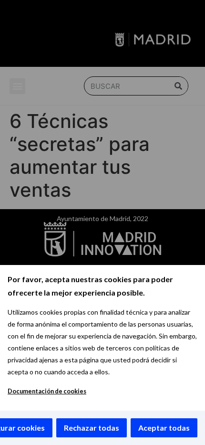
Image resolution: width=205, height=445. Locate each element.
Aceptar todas (164, 427)
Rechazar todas (91, 427)
